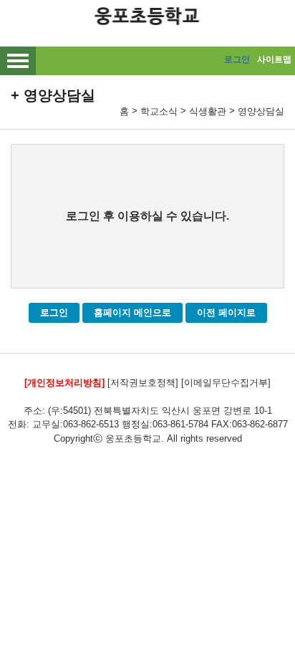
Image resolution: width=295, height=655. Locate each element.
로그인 (237, 59)
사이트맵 (274, 59)
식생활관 (207, 111)
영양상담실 (261, 111)
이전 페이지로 (226, 312)
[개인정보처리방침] (64, 382)
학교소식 (159, 111)
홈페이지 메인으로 (132, 312)
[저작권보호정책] (142, 382)
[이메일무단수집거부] (226, 382)
